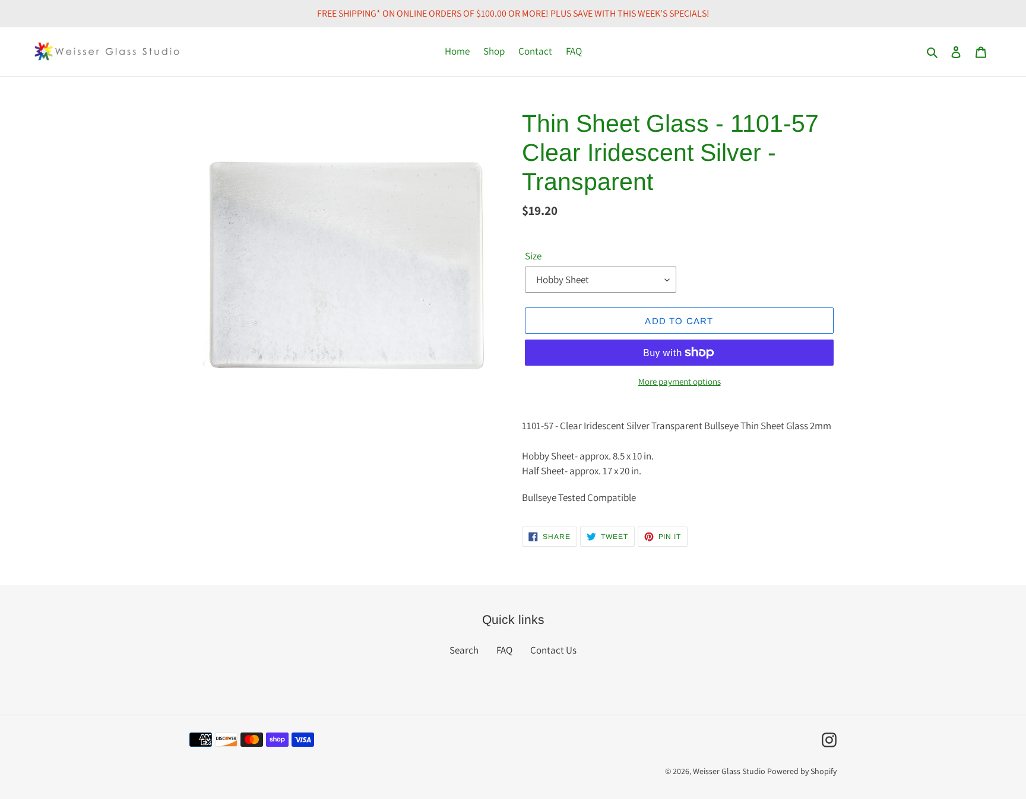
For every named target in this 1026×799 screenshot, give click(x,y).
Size (533, 255)
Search (464, 650)
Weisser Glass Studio (729, 771)
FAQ (504, 650)
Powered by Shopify (802, 771)
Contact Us (553, 650)
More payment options (679, 381)
